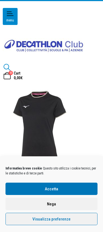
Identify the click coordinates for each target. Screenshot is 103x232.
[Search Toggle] (7, 67)
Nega (51, 204)
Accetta (51, 188)
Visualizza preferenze (51, 219)
